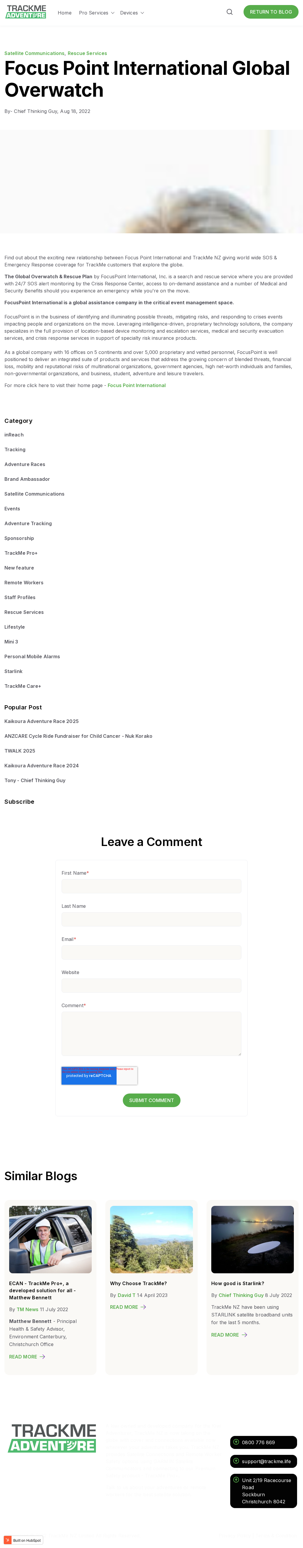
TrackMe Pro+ (21, 553)
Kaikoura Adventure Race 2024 (41, 766)
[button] (229, 12)
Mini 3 (11, 642)
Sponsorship (19, 538)
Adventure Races (25, 464)
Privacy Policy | (236, 1536)
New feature (19, 568)
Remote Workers (23, 582)
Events (12, 509)
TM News (27, 1309)
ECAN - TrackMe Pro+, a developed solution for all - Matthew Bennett (42, 1290)
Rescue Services (87, 53)
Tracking (14, 449)
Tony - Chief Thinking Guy (35, 780)
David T (127, 1295)
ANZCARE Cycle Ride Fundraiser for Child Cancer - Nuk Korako (78, 736)
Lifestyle (14, 627)
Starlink (13, 671)
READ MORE (23, 1357)
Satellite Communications (34, 53)
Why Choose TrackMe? (138, 1283)
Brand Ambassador (27, 479)
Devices (129, 13)
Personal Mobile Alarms (32, 656)
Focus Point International (137, 385)
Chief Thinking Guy (241, 1295)
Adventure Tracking (28, 523)
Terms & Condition (276, 1536)
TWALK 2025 (19, 751)
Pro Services (93, 13)
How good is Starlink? (238, 1283)
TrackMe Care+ (22, 686)
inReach (14, 435)
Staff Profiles (20, 597)
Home (64, 13)
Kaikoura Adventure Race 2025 (41, 721)
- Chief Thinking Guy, (32, 111)
